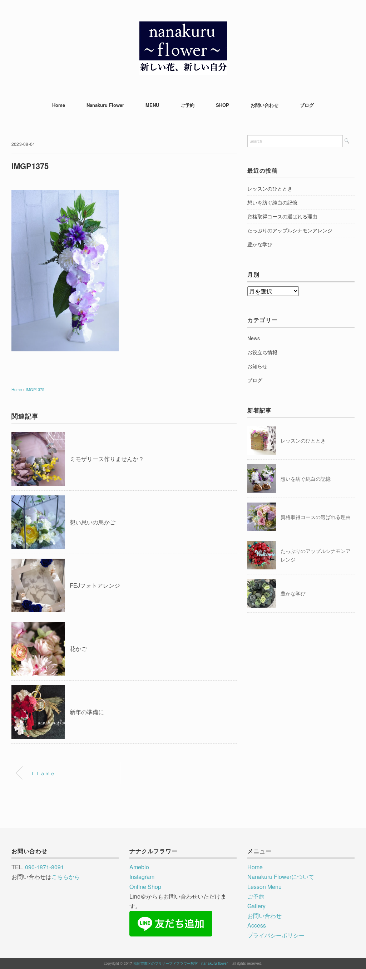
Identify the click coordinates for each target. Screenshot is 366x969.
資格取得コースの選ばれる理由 (282, 216)
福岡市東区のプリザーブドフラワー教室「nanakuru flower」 (182, 963)
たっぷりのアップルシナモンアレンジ (289, 230)
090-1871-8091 (44, 867)
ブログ (307, 105)
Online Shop (145, 887)
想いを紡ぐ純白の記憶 (272, 202)
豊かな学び (259, 244)
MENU (152, 105)
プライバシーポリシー (276, 935)
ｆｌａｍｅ (42, 773)
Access (256, 925)
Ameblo (139, 867)
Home (58, 105)
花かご (78, 648)
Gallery (256, 906)
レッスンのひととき (269, 188)
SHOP (222, 105)
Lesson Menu (264, 887)
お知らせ (257, 366)
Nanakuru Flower (105, 105)
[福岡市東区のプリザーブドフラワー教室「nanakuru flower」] (183, 27)
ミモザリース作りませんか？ (107, 459)
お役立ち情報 (262, 352)
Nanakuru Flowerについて (280, 876)
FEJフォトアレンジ (95, 585)
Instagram (141, 876)
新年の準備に (87, 712)
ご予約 (187, 105)
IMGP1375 (35, 389)
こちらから (65, 876)
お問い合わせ (264, 105)
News (253, 338)
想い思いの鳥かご (92, 522)
